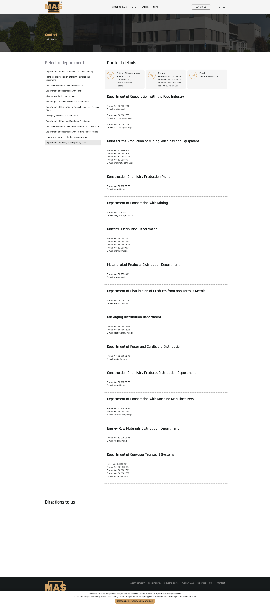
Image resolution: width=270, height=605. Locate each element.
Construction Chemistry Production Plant (64, 85)
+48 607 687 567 (122, 470)
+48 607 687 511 (121, 106)
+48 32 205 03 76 (122, 186)
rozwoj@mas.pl (121, 476)
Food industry (154, 582)
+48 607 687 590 (122, 326)
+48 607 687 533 (121, 411)
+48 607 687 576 (122, 124)
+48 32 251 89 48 (173, 76)
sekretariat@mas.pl (209, 76)
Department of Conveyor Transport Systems (66, 142)
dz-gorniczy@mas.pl (123, 215)
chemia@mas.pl (121, 250)
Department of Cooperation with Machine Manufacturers (72, 131)
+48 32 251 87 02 (122, 156)
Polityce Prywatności (157, 593)
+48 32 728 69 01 (173, 79)
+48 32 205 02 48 (173, 82)
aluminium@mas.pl (122, 303)
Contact (221, 582)
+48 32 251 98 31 (121, 247)
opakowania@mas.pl (123, 332)
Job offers (201, 582)
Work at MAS (188, 582)
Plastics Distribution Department (61, 96)
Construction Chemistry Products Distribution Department (72, 126)
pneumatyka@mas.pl (123, 162)
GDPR (211, 582)
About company (137, 582)
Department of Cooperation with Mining (64, 90)
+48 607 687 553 (121, 473)
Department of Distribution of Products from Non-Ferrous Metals (72, 109)
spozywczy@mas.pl (123, 118)
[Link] (53, 7)
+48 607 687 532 (122, 238)
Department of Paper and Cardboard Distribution (68, 121)
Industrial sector (171, 582)
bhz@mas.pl (119, 109)
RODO (194, 596)
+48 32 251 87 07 (122, 159)
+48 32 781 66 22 (170, 85)
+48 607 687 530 (122, 300)
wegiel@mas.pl (121, 189)
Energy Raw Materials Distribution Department (67, 137)
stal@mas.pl (119, 277)
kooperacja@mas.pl (123, 414)
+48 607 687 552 (122, 241)
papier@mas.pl (120, 359)
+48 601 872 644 (122, 467)
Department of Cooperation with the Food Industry (69, 71)
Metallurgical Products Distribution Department (67, 101)
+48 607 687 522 (122, 244)
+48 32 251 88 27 (122, 274)
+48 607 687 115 (121, 153)
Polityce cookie (174, 593)
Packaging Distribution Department (62, 115)
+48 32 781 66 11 (121, 150)
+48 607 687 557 (121, 115)
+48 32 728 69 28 (122, 408)
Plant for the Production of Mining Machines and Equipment (68, 78)
